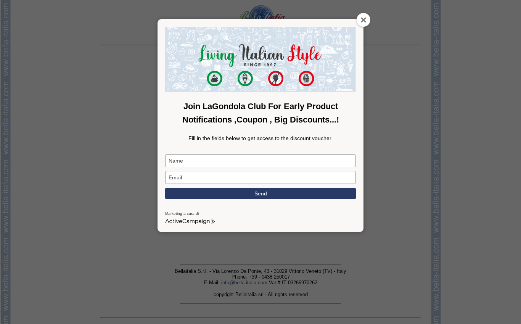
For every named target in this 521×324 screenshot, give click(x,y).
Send (260, 193)
